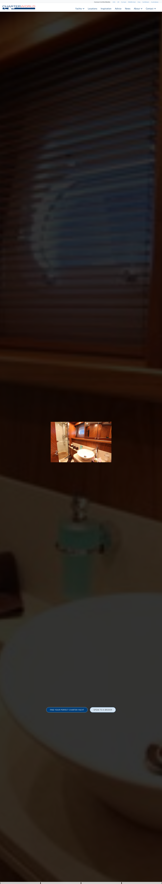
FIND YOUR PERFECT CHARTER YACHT (67, 710)
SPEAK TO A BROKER (103, 710)
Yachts (78, 8)
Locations (92, 8)
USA (114, 2)
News (127, 8)
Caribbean (145, 2)
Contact (149, 8)
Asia (139, 2)
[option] (81, 442)
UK (118, 2)
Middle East (132, 2)
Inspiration (106, 8)
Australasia (154, 2)
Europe (123, 2)
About (137, 8)
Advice (118, 8)
